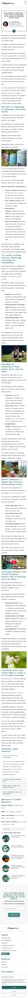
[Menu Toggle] (25, 2)
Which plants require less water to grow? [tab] (11, 786)
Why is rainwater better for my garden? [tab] (12, 792)
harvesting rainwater (17, 493)
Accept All (14, 987)
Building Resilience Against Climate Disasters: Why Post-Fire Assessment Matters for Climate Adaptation (18, 857)
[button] (25, 4)
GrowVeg (21, 547)
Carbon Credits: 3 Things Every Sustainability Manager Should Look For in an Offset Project (18, 867)
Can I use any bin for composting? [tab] (10, 756)
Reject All (14, 995)
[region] (14, 986)
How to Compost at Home (13, 811)
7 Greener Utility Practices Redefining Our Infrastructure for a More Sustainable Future (18, 877)
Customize (14, 991)
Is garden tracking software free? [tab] (12, 780)
